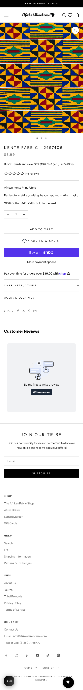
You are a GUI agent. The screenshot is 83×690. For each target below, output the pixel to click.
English (49, 667)
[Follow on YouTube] (37, 655)
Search (8, 543)
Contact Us (11, 629)
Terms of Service (15, 609)
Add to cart (41, 229)
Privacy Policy (12, 603)
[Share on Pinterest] (29, 310)
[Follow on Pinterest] (27, 655)
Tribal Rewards (13, 596)
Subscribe (41, 473)
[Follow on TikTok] (48, 655)
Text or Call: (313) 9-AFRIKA (22, 643)
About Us (10, 583)
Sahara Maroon (13, 516)
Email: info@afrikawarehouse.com (25, 636)
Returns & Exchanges (18, 563)
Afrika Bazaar (12, 510)
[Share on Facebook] (18, 310)
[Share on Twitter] (23, 310)
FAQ (6, 550)
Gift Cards (10, 523)
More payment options (41, 262)
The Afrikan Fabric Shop (19, 503)
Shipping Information (17, 556)
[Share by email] (34, 310)
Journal (8, 590)
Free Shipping (35, 3)
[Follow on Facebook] (6, 655)
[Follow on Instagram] (17, 655)
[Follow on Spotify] (58, 655)
